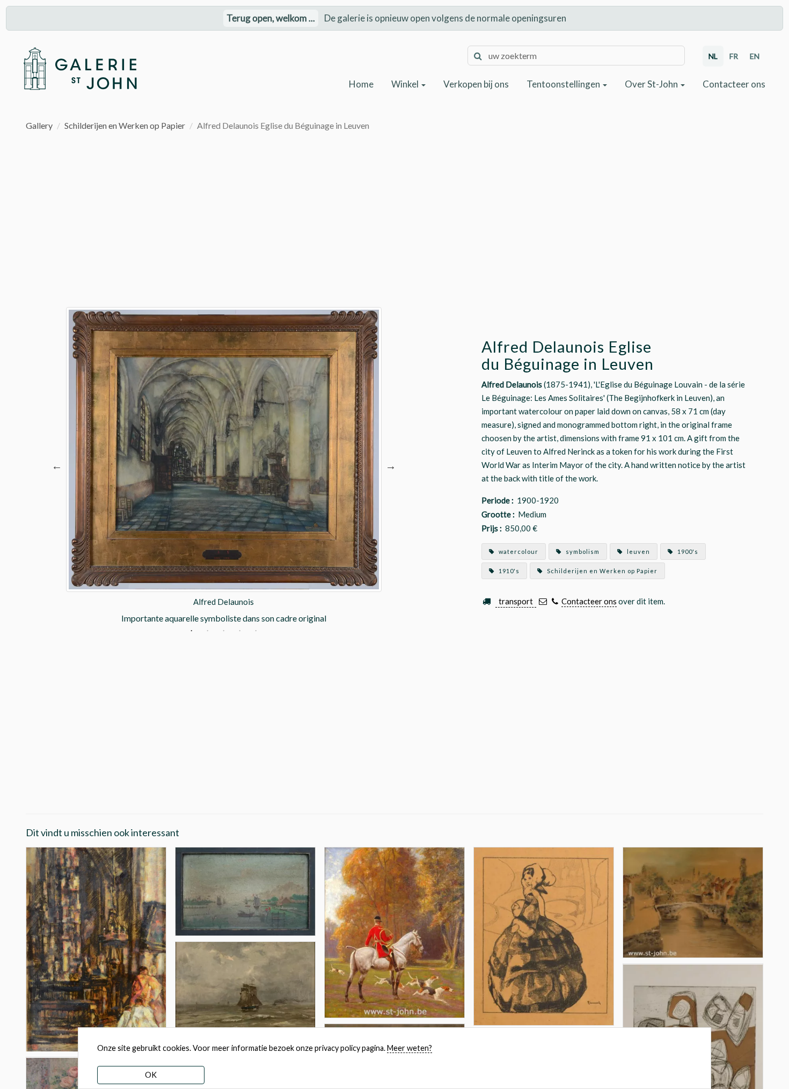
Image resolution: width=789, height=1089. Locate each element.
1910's (508, 570)
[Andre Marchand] (394, 931)
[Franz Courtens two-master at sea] (245, 990)
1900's (687, 551)
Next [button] (390, 466)
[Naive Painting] (245, 890)
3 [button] (223, 631)
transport (516, 601)
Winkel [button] (405, 84)
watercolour (517, 551)
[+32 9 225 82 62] (555, 601)
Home (361, 84)
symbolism (582, 551)
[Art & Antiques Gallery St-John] (79, 69)
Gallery (39, 125)
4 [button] (239, 631)
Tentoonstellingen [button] (564, 84)
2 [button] (207, 631)
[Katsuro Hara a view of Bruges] (693, 901)
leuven (637, 551)
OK (151, 1074)
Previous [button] (57, 466)
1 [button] (191, 631)
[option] (224, 466)
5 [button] (255, 631)
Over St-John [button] (652, 84)
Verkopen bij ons (476, 84)
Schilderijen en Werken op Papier (124, 125)
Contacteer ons (734, 84)
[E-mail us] (543, 601)
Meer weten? (409, 1048)
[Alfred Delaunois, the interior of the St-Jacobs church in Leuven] (96, 948)
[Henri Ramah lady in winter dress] (543, 935)
